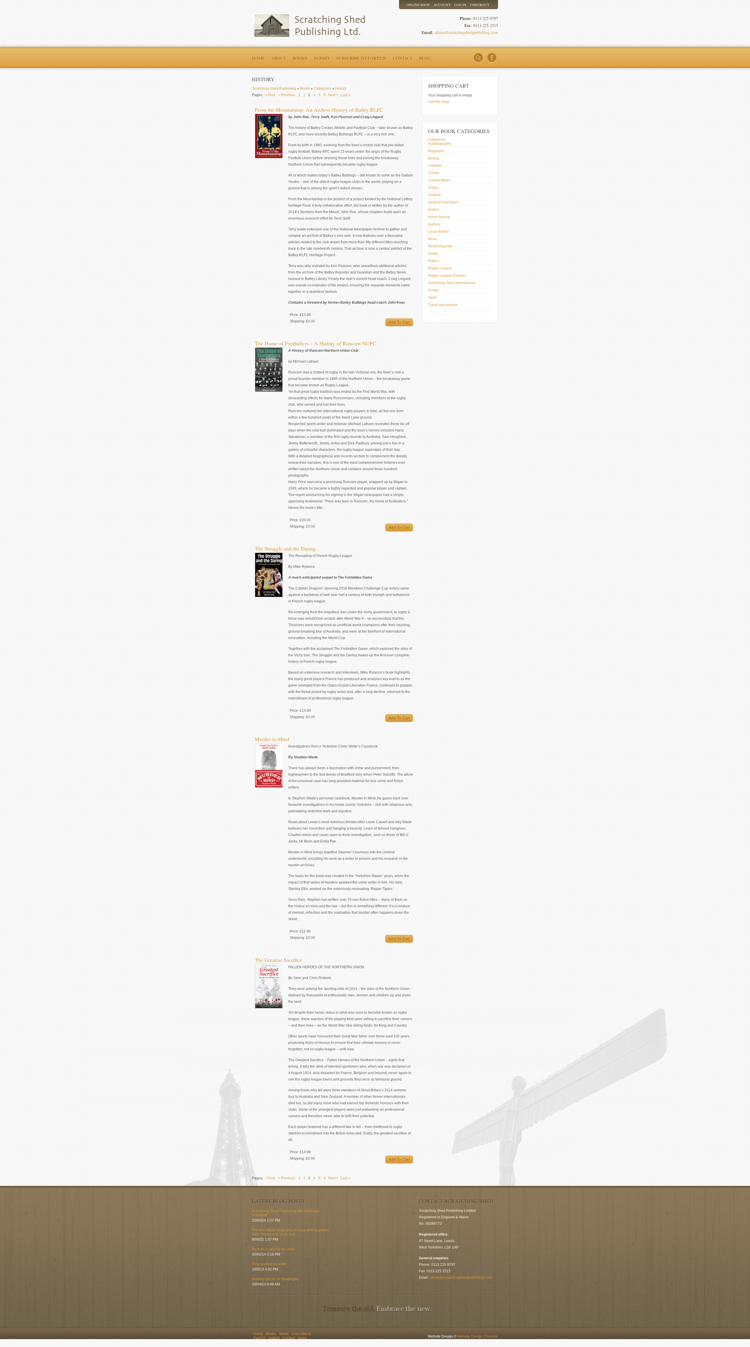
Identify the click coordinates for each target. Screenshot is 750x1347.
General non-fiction (443, 202)
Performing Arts (440, 246)
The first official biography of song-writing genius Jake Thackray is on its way (290, 1232)
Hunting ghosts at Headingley (275, 1279)
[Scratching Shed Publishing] (306, 25)
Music (432, 239)
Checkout (479, 4)
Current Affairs (439, 180)
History (433, 210)
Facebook (492, 58)
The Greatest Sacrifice (278, 959)
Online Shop (418, 4)
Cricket (433, 173)
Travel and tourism (443, 305)
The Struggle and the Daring (285, 548)
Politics (433, 261)
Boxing (433, 158)
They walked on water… (271, 1264)
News (302, 1338)
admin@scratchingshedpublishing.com (466, 32)
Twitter (478, 58)
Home (258, 58)
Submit (322, 58)
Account (442, 4)
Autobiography (439, 144)
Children (435, 166)
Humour (434, 224)
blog (425, 58)
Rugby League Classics (447, 276)
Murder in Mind (272, 739)
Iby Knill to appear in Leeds (273, 1249)
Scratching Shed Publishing (274, 88)
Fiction (433, 188)
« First (270, 95)
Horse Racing (439, 217)
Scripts (433, 290)
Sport (432, 297)
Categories (437, 139)
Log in (460, 4)
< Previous (286, 95)
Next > (333, 95)
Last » (345, 95)
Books (300, 58)
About (279, 58)
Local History (438, 232)
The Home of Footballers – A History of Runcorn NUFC (315, 343)
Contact (402, 58)
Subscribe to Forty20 (361, 58)
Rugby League (440, 268)
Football (434, 195)
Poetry (433, 254)
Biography (436, 151)
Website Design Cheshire (477, 1336)
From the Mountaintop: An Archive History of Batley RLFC (319, 109)
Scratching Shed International (451, 283)
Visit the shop (438, 102)
